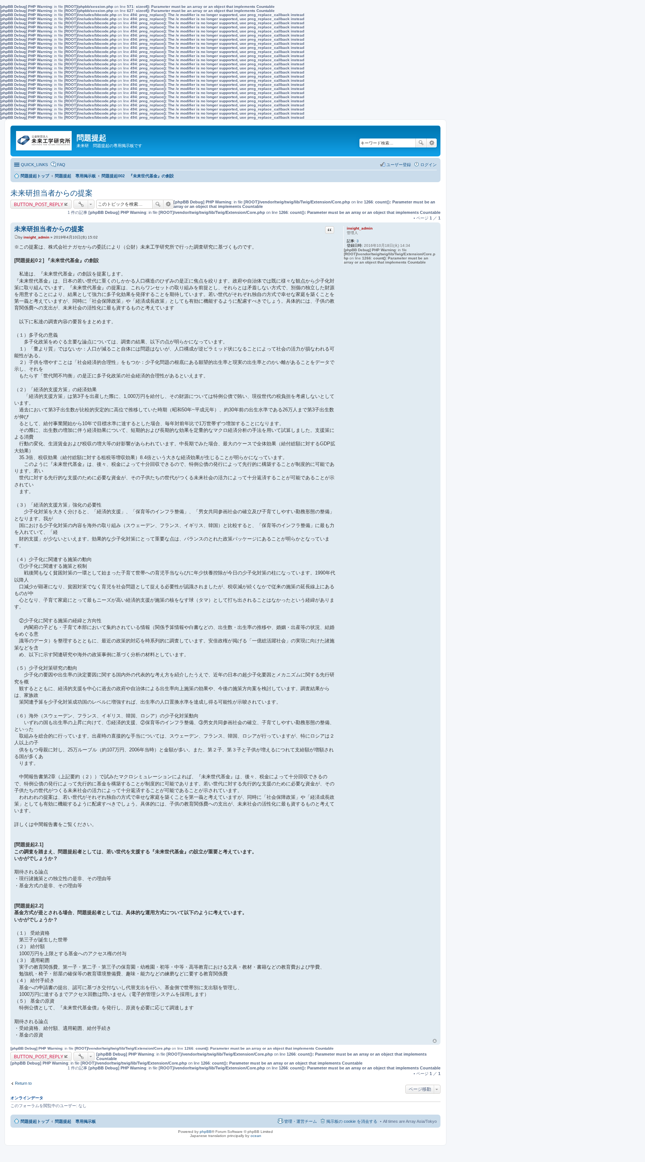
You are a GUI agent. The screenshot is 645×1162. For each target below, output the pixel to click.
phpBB (206, 1132)
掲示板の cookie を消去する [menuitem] (351, 1121)
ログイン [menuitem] (428, 164)
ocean (255, 1136)
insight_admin (360, 228)
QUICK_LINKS (34, 164)
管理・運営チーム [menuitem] (300, 1121)
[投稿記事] (16, 237)
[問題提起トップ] (44, 138)
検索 (421, 142)
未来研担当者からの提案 (51, 193)
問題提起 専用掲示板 (75, 1121)
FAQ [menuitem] (61, 164)
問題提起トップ (35, 1121)
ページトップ (435, 1041)
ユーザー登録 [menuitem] (398, 164)
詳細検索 (432, 142)
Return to (23, 1083)
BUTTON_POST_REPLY (38, 204)
